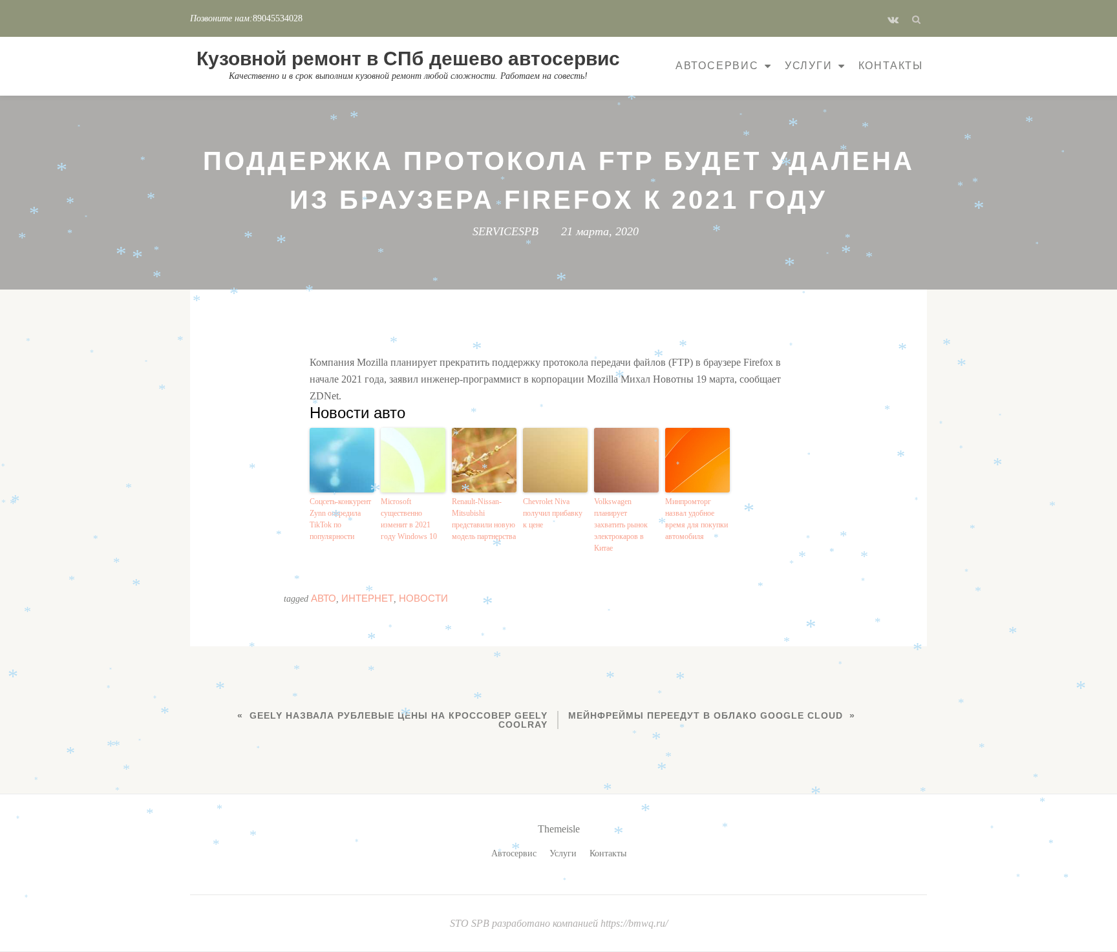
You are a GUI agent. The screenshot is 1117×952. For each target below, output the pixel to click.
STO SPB (471, 923)
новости (423, 598)
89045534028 (278, 18)
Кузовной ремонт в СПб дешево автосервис (408, 58)
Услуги (809, 65)
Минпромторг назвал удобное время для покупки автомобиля (696, 519)
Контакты (890, 65)
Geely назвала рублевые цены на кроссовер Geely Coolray (399, 720)
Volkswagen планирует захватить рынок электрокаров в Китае (621, 525)
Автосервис (717, 65)
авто (323, 598)
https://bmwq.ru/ (634, 923)
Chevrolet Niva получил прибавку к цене (552, 513)
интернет (367, 598)
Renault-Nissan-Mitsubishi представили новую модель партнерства (484, 519)
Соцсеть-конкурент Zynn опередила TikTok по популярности (340, 519)
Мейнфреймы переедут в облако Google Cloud (705, 715)
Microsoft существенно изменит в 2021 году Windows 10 (409, 519)
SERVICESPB (505, 231)
